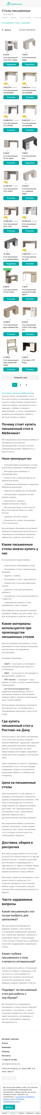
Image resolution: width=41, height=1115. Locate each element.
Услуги (5, 1043)
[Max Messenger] (14, 1078)
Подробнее (11, 64)
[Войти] (32, 3)
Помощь (6, 1051)
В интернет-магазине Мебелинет (16, 393)
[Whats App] (9, 1078)
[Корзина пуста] (37, 3)
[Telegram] (4, 1078)
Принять (9, 1107)
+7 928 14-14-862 (9, 1060)
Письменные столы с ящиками (16, 23)
